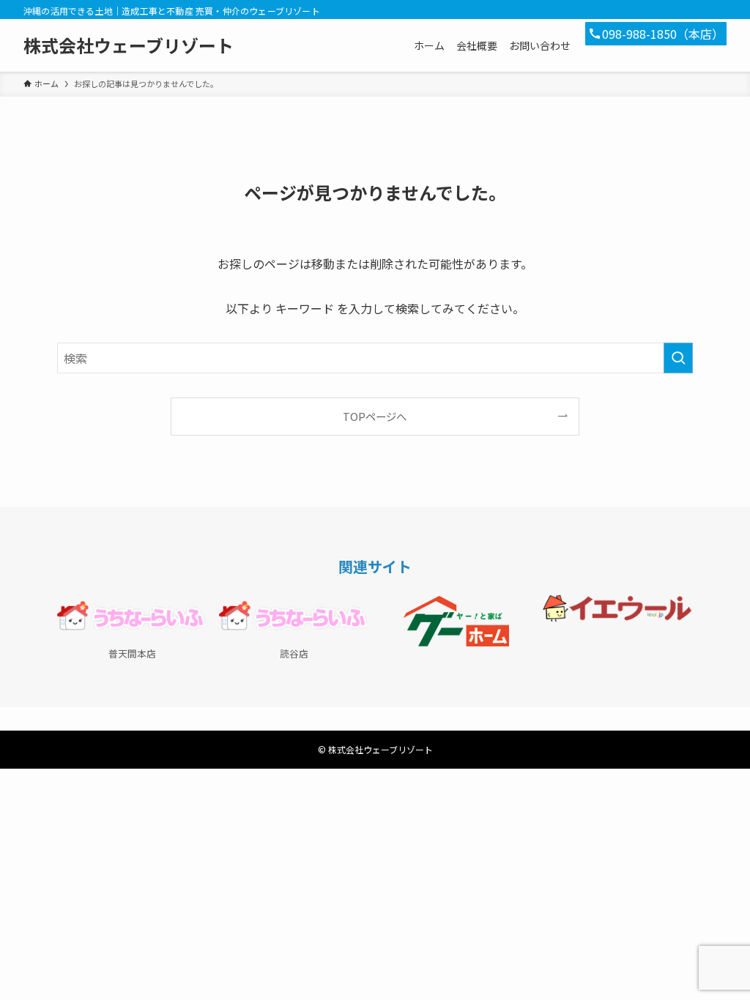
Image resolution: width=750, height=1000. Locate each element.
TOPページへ (374, 416)
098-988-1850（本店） (663, 33)
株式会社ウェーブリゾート (128, 45)
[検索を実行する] (678, 358)
